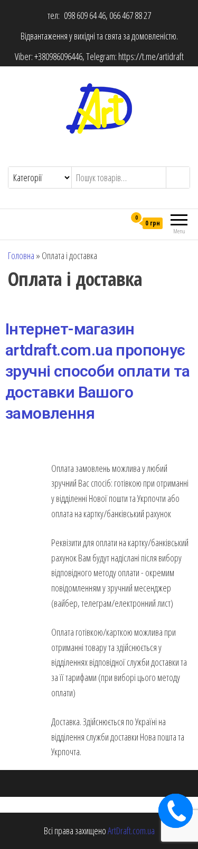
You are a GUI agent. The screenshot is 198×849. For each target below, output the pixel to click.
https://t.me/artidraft (151, 56)
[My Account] (116, 223)
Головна (21, 255)
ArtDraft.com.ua (131, 830)
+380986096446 (58, 56)
